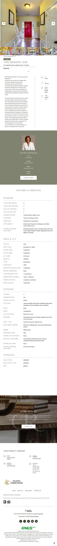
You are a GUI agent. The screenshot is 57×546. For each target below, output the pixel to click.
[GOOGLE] (36, 521)
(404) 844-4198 (11, 465)
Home (13, 490)
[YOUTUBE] (32, 521)
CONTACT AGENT (29, 177)
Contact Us (37, 490)
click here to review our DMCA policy (26, 537)
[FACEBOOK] (20, 521)
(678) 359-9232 (37, 458)
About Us (20, 490)
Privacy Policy (34, 516)
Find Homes (28, 490)
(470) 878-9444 (28, 163)
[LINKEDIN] (28, 521)
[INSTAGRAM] (24, 521)
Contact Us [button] (28, 426)
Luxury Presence (38, 513)
